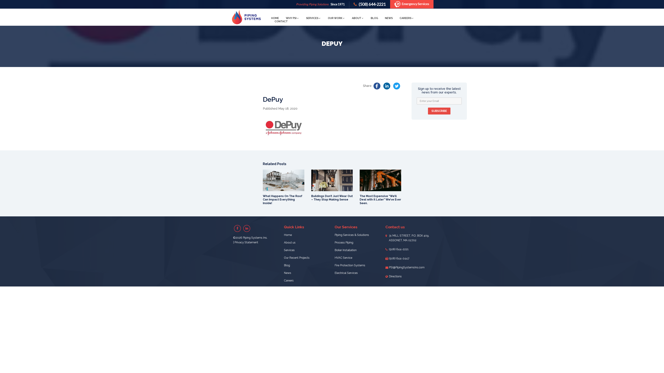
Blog (374, 18)
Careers (405, 18)
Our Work (335, 18)
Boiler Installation (346, 250)
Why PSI (291, 18)
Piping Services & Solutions (352, 235)
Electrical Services (346, 273)
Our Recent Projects (297, 257)
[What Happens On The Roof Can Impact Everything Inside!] (283, 180)
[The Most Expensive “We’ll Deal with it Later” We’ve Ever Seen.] (380, 180)
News (389, 18)
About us (290, 242)
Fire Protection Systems (350, 265)
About (356, 18)
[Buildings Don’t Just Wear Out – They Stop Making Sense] (332, 180)
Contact (281, 21)
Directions (395, 276)
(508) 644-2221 (372, 4)
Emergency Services (415, 4)
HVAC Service (343, 257)
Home (275, 18)
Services (312, 18)
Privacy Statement (246, 242)
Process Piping (344, 242)
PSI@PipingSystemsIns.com (407, 267)
